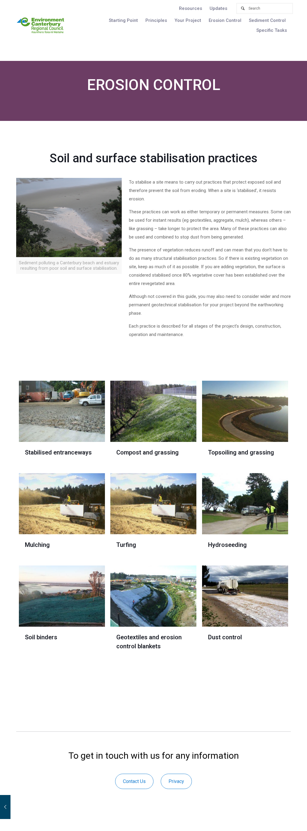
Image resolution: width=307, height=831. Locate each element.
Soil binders (41, 637)
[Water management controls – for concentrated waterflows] (5, 807)
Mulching (37, 544)
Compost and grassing (147, 452)
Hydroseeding (227, 544)
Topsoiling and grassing (241, 452)
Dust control (225, 637)
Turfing (126, 544)
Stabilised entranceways (58, 452)
